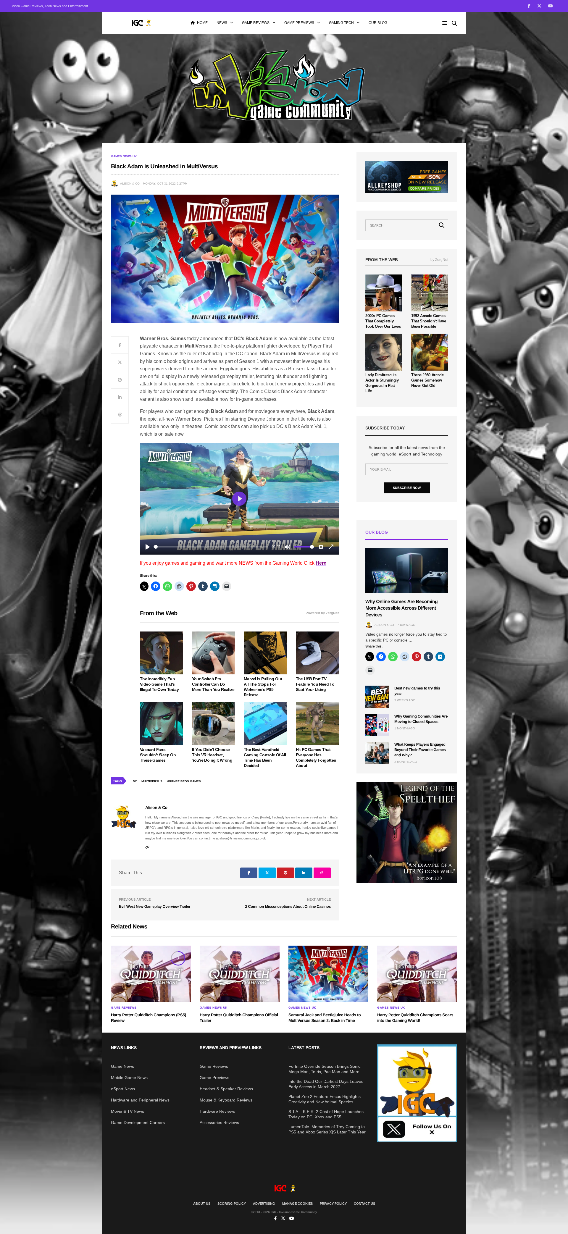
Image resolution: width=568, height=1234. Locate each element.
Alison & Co (130, 183)
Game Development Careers (138, 1122)
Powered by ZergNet (322, 613)
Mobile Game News (129, 1077)
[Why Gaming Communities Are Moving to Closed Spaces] (377, 725)
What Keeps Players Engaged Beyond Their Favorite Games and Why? (420, 749)
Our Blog (378, 23)
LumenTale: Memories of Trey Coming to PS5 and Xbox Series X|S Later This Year (327, 1129)
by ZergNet (439, 260)
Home (202, 23)
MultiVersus (151, 781)
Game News (122, 1066)
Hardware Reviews (217, 1111)
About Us (201, 1203)
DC (135, 781)
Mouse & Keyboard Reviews (226, 1100)
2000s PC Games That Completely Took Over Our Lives (383, 321)
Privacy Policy (333, 1203)
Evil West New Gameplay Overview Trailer (154, 906)
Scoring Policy (231, 1203)
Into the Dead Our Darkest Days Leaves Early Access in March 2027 (325, 1084)
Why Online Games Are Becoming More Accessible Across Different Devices (401, 608)
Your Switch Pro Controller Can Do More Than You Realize (213, 684)
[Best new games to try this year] (377, 697)
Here (321, 563)
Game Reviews (256, 23)
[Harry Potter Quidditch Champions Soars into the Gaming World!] (417, 974)
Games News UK (124, 156)
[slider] (211, 547)
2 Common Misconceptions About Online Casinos (288, 906)
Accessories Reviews (219, 1122)
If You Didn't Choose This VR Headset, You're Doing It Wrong (212, 755)
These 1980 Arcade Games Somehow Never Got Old (427, 380)
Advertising (264, 1203)
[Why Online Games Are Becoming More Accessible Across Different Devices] (406, 570)
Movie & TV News (127, 1111)
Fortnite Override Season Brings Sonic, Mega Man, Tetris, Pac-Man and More (325, 1069)
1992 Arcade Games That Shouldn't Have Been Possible (428, 321)
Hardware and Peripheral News (140, 1100)
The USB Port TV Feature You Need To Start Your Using (315, 684)
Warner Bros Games (184, 781)
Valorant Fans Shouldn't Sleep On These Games (158, 755)
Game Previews (299, 23)
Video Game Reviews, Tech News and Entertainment (50, 6)
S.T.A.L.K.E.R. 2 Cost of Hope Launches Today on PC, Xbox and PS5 (326, 1114)
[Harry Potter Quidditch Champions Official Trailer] (240, 974)
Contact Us (364, 1203)
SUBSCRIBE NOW (407, 488)
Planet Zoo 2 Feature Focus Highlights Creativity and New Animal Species (324, 1099)
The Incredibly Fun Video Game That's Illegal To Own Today (159, 684)
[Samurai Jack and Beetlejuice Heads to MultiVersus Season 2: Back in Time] (328, 974)
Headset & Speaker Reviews (226, 1088)
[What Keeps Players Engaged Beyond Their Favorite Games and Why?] (377, 753)
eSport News (123, 1088)
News (222, 23)
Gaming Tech (341, 23)
